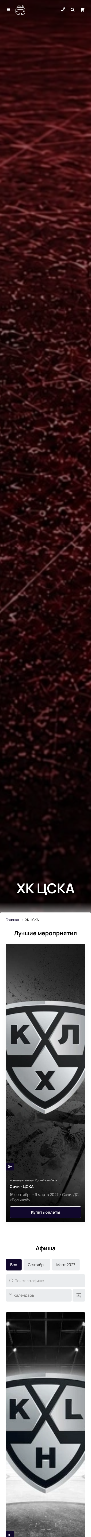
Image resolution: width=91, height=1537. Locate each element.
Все (13, 1264)
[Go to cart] (82, 10)
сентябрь (37, 1264)
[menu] (9, 10)
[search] (72, 10)
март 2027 (65, 1264)
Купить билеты (45, 1212)
